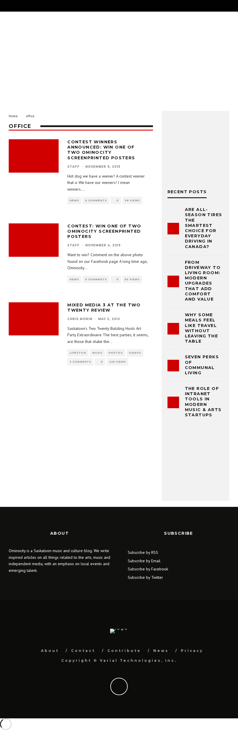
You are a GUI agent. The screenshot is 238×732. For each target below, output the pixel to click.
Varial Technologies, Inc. (138, 660)
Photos (116, 352)
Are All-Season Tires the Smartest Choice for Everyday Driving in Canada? (203, 228)
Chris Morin (79, 319)
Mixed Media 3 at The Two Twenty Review (104, 307)
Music (97, 352)
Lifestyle (78, 352)
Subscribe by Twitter (145, 577)
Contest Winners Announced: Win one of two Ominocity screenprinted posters (101, 149)
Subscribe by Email (144, 560)
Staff (73, 167)
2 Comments (80, 361)
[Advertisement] (119, 58)
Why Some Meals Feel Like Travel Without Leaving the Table (201, 328)
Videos (135, 352)
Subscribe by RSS (143, 552)
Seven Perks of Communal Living (202, 364)
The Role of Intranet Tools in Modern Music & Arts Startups (203, 401)
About (50, 650)
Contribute (124, 650)
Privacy (192, 650)
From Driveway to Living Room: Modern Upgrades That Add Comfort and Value (203, 281)
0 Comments (96, 200)
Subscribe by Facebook (148, 569)
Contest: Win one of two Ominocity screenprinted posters (104, 231)
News (74, 200)
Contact (83, 650)
